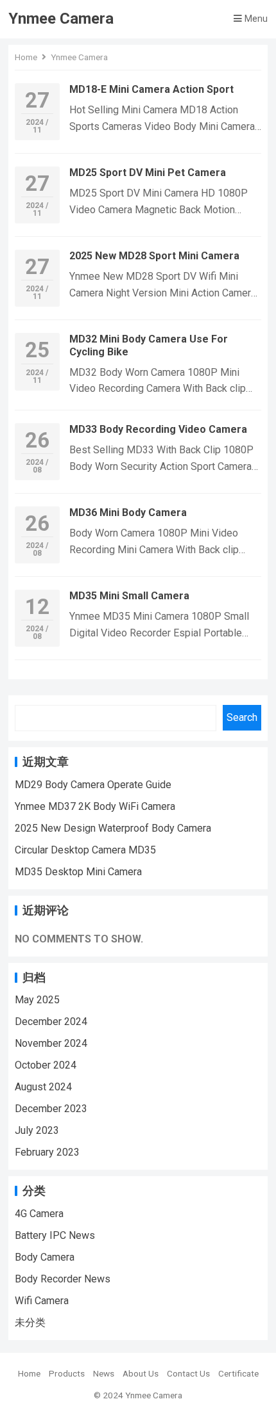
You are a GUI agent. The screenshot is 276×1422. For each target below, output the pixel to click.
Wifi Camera (42, 1301)
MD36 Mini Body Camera (128, 512)
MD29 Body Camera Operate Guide (93, 785)
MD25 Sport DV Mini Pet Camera (147, 172)
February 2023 (47, 1152)
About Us (141, 1373)
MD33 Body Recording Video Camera (158, 429)
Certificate (238, 1373)
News (103, 1373)
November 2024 (51, 1043)
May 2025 (37, 1000)
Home (26, 57)
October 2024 (45, 1065)
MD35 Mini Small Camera (129, 596)
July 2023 (37, 1130)
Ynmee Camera (61, 19)
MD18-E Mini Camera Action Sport (151, 89)
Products (67, 1373)
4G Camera (39, 1214)
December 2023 (51, 1109)
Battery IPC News (55, 1235)
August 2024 (43, 1087)
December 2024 (51, 1021)
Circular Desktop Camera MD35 (85, 850)
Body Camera (44, 1257)
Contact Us (188, 1373)
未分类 (30, 1322)
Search (242, 717)
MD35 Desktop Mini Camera (78, 872)
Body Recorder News (62, 1279)
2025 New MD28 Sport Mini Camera (154, 256)
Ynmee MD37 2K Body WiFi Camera (95, 806)
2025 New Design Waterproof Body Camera (113, 828)
